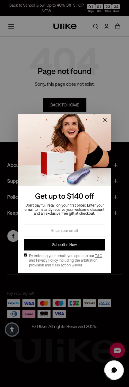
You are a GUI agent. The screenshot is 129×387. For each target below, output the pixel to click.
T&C (98, 255)
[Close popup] (104, 120)
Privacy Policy (47, 260)
